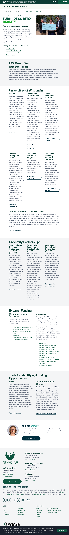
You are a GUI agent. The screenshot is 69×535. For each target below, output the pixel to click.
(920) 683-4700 (30, 459)
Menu (65, 2)
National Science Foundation (48, 345)
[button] (5, 500)
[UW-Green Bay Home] (18, 2)
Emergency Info (52, 512)
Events (38, 514)
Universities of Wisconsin (13, 51)
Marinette (36, 494)
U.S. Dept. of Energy (45, 365)
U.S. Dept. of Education (46, 357)
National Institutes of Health (47, 347)
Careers (38, 512)
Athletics (20, 508)
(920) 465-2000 (8, 474)
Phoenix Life (21, 510)
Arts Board (15, 335)
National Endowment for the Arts (49, 351)
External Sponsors (11, 55)
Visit (4, 508)
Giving (38, 516)
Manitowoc (9, 494)
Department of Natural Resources (22, 327)
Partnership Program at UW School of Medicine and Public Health (21, 331)
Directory (39, 510)
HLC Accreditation (52, 508)
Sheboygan (19, 494)
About (4, 512)
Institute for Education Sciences (49, 359)
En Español (20, 514)
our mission (42, 494)
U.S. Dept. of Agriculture (46, 349)
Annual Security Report (54, 510)
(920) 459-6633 (30, 470)
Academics (6, 514)
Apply (54, 2)
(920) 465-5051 (30, 480)
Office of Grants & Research (15, 6)
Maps (37, 508)
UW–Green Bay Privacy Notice (32, 532)
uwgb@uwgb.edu (8, 476)
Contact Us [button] (31, 438)
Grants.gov (42, 343)
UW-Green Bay (10, 49)
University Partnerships (13, 53)
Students (20, 512)
